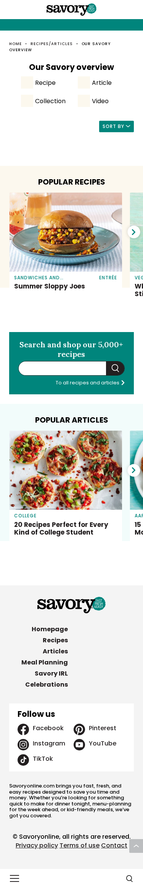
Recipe (45, 82)
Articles (55, 651)
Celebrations (46, 684)
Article (102, 82)
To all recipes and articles (88, 382)
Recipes (55, 640)
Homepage (50, 629)
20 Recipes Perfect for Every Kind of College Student (61, 528)
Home (15, 44)
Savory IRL (51, 673)
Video (100, 101)
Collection (50, 101)
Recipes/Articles (51, 44)
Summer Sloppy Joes (49, 286)
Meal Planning (44, 662)
